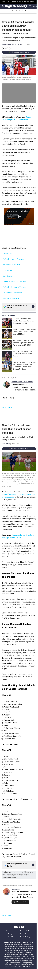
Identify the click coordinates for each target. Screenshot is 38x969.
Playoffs (21, 11)
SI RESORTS (34, 2)
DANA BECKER (15, 889)
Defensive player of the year (13, 259)
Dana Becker (6, 444)
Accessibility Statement (27, 931)
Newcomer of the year (11, 265)
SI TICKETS (25, 2)
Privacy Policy (24, 934)
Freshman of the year (11, 298)
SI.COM (4, 2)
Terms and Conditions (8, 937)
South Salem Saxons (19, 120)
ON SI (9, 2)
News (3, 11)
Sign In (35, 6)
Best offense (7, 270)
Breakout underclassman (12, 293)
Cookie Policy (6, 931)
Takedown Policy (7, 934)
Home (4, 407)
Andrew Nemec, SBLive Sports (11, 44)
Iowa (9, 915)
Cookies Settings (25, 937)
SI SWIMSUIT (16, 2)
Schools (14, 11)
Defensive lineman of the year (14, 287)
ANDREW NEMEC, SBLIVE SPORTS (22, 382)
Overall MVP (7, 254)
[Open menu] (3, 6)
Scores (9, 11)
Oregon (10, 407)
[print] (13, 398)
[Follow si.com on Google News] (33, 306)
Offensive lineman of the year (14, 282)
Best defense (8, 276)
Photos (27, 11)
